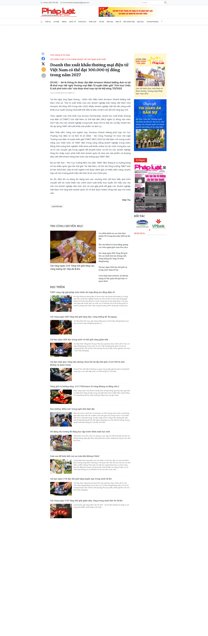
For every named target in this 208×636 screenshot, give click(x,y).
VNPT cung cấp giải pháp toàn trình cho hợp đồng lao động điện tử (82, 292)
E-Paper (140, 160)
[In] (43, 75)
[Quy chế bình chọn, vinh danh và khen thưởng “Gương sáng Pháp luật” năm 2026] (150, 76)
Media (64, 22)
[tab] (149, 229)
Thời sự (48, 22)
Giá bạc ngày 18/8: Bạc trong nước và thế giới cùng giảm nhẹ (79, 339)
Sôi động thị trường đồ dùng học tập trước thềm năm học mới (80, 431)
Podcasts (82, 22)
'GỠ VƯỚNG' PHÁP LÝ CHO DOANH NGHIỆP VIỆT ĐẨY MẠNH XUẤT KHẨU (78, 59)
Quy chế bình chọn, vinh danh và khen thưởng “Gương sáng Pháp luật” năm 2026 (149, 91)
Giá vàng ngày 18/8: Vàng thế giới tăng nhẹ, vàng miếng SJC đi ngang (83, 316)
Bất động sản (129, 22)
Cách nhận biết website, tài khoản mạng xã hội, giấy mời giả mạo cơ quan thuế (113, 278)
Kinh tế (118, 22)
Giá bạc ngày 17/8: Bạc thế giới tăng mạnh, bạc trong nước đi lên (81, 478)
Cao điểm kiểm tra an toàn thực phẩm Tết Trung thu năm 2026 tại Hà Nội (114, 236)
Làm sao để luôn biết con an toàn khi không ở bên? (75, 456)
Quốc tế (72, 22)
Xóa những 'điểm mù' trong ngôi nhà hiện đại (72, 409)
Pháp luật (93, 22)
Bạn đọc (140, 22)
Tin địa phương (152, 22)
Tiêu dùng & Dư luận (60, 55)
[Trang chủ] (41, 21)
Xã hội (101, 22)
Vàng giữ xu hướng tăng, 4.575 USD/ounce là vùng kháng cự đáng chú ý (84, 386)
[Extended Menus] (162, 21)
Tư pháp (56, 22)
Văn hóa (110, 22)
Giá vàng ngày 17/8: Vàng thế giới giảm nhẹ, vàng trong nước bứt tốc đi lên (86, 500)
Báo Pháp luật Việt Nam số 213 (149, 207)
